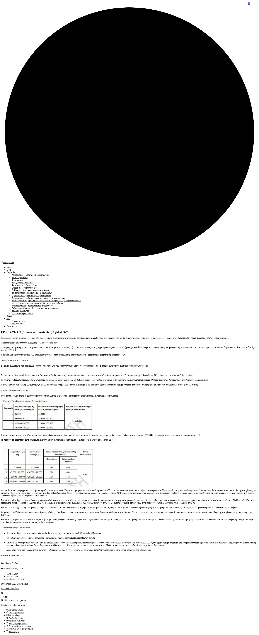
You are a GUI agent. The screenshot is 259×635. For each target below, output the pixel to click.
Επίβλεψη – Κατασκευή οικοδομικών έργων (31, 290)
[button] (249, 3)
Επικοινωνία (11, 326)
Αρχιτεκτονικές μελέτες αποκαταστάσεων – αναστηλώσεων (38, 298)
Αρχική (9, 267)
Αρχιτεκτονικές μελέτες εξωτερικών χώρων (31, 295)
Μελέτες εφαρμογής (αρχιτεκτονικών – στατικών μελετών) (38, 303)
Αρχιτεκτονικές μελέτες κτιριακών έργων (30, 275)
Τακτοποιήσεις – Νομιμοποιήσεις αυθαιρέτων (32, 293)
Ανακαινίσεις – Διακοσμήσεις (25, 285)
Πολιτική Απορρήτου (10, 588)
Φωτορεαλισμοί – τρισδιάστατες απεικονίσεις (32, 305)
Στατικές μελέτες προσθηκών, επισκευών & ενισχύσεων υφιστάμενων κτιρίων (46, 300)
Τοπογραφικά (17, 280)
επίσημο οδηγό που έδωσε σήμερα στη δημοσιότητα (41, 338)
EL (2, 593)
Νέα (8, 318)
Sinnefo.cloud (22, 584)
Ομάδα (9, 316)
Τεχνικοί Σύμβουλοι (20, 311)
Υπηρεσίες (11, 272)
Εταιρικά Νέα (17, 323)
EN (6, 597)
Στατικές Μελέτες (20, 277)
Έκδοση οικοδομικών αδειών (24, 288)
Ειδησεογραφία (18, 321)
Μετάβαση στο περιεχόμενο (13, 600)
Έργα (8, 270)
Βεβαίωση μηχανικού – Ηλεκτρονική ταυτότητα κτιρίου (35, 308)
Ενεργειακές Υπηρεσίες (22, 282)
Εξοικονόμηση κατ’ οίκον (22, 313)
